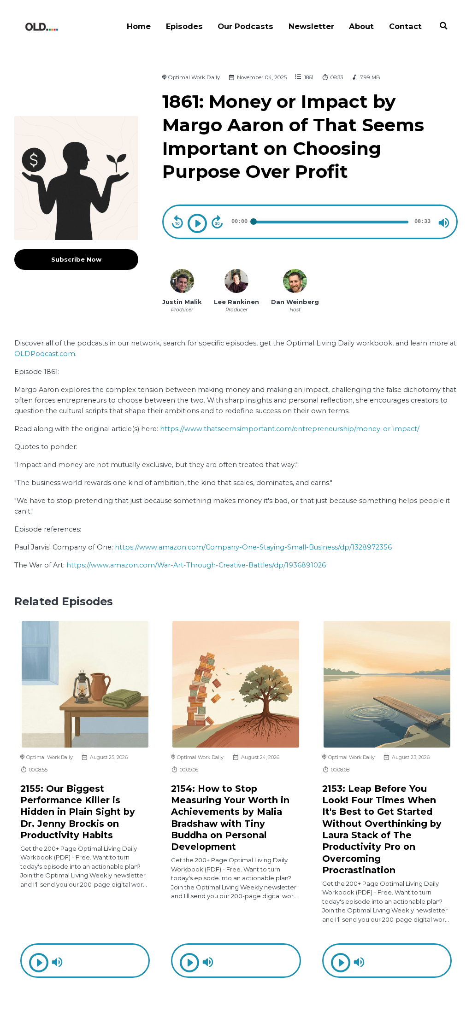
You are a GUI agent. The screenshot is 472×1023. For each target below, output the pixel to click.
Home (139, 26)
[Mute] (444, 223)
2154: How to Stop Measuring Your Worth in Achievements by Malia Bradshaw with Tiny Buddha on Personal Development (230, 818)
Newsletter (311, 26)
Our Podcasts (245, 26)
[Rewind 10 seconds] (177, 222)
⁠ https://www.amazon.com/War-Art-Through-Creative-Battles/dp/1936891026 (195, 565)
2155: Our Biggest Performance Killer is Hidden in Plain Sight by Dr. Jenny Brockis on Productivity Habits (77, 812)
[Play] (197, 223)
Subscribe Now (76, 259)
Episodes (184, 26)
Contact (405, 26)
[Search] (443, 27)
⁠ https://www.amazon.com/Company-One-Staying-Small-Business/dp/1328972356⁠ (252, 547)
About (361, 26)
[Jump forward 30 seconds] (217, 222)
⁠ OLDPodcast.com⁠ (44, 354)
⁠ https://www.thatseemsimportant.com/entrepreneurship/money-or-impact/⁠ (288, 429)
